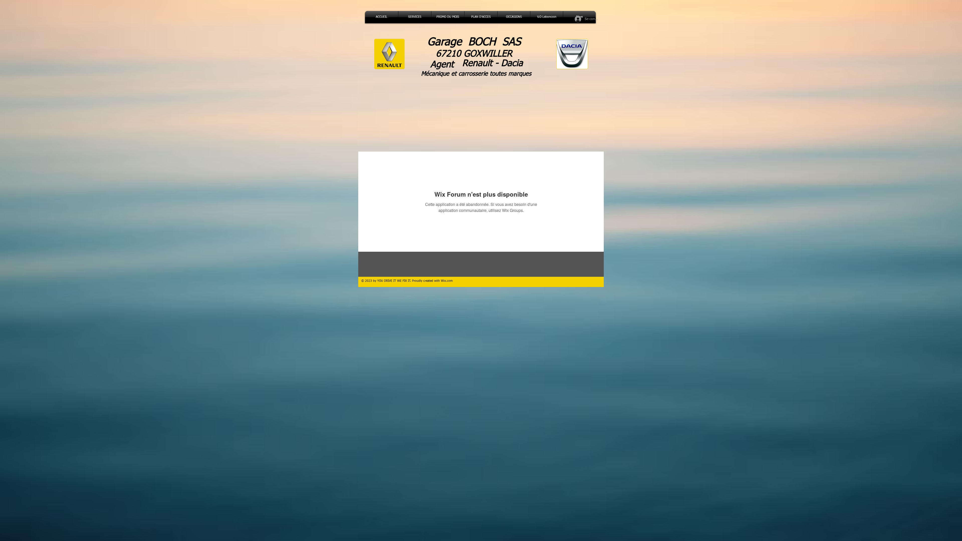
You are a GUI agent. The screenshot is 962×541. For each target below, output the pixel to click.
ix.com (448, 281)
